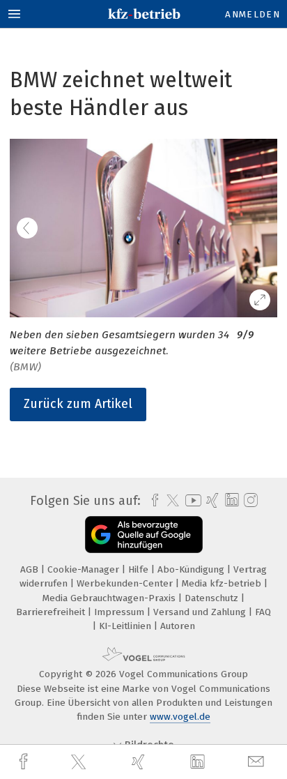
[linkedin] (199, 762)
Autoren (177, 626)
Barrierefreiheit (52, 612)
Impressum (120, 612)
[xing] (140, 762)
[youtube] (190, 500)
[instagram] (249, 500)
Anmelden (252, 14)
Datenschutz (213, 598)
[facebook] (25, 762)
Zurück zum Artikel (78, 403)
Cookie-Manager (84, 569)
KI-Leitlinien (126, 626)
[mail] (257, 762)
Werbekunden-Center (126, 583)
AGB (30, 569)
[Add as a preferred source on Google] (144, 534)
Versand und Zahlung (201, 612)
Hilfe (139, 569)
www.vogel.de (180, 717)
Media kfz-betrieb (223, 583)
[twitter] (80, 762)
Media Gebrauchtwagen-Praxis (110, 598)
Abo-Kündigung (192, 569)
